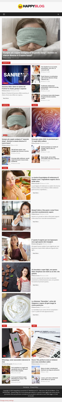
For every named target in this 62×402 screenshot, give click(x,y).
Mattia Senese (36, 214)
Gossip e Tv (5, 83)
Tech (4, 355)
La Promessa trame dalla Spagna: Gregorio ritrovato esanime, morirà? (36, 98)
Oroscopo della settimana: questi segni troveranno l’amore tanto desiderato (6, 161)
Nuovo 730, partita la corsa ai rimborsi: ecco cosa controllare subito (46, 343)
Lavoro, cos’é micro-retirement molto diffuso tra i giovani (36, 379)
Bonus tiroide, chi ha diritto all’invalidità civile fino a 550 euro (36, 159)
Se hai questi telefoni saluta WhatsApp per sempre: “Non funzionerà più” (6, 379)
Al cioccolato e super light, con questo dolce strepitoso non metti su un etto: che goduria (16, 277)
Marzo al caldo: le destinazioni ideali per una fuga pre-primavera (36, 370)
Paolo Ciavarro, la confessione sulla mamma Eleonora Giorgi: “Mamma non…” (36, 79)
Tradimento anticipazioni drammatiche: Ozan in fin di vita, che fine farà (36, 88)
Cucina (4, 198)
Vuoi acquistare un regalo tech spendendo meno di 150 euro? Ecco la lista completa (6, 370)
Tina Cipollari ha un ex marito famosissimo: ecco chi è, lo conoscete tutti (36, 69)
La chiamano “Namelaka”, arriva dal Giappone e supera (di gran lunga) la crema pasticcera (16, 308)
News (34, 355)
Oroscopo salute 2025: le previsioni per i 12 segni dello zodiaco (46, 122)
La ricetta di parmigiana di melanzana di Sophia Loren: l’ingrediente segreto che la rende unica (16, 185)
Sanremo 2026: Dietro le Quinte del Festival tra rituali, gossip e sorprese (16, 75)
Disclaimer (26, 387)
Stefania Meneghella (37, 244)
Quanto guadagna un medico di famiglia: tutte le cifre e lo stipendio (36, 149)
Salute (34, 135)
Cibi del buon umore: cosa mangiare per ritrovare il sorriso (6, 151)
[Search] (58, 14)
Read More (6, 98)
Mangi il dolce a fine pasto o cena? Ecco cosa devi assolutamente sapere (16, 216)
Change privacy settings (7, 400)
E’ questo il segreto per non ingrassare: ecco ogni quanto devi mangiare (16, 246)
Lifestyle (5, 50)
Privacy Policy (34, 387)
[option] (31, 39)
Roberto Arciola (7, 58)
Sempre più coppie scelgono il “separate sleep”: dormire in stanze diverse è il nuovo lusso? (31, 39)
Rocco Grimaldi (36, 143)
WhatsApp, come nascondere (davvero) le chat (16, 343)
